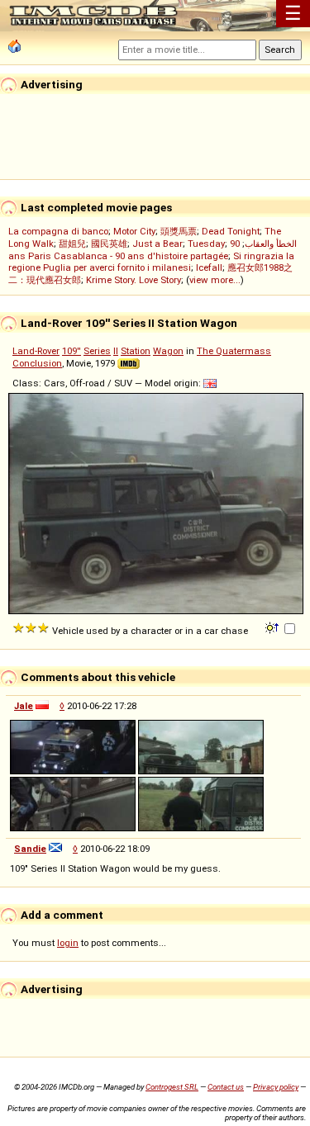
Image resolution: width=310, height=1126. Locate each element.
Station (135, 351)
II (115, 351)
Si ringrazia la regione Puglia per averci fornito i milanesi (151, 261)
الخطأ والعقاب (271, 243)
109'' (71, 351)
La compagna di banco (58, 231)
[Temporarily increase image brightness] (273, 626)
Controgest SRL (171, 1086)
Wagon (168, 351)
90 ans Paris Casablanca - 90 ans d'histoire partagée (124, 250)
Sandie (30, 848)
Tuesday (206, 243)
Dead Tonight (231, 231)
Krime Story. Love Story (133, 280)
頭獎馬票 (178, 231)
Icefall (209, 267)
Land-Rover (36, 351)
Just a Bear (157, 243)
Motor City (134, 231)
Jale (23, 706)
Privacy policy (275, 1086)
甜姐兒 (72, 243)
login (68, 943)
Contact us (225, 1086)
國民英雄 (109, 243)
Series (97, 351)
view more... (215, 280)
